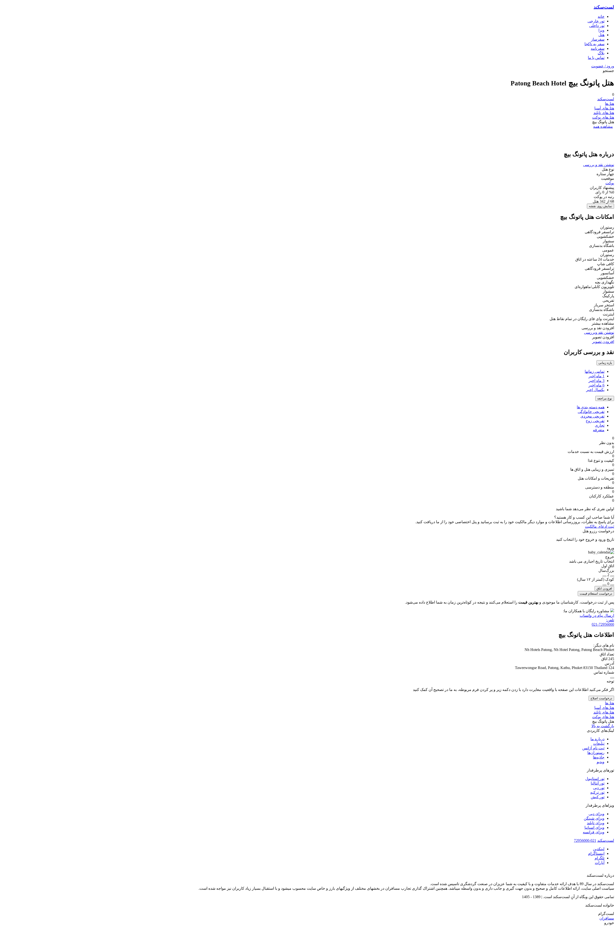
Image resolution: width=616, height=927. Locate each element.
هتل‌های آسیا (604, 108)
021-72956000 (585, 840)
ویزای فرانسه (593, 832)
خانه (601, 16)
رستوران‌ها (595, 753)
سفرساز (597, 39)
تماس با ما (596, 58)
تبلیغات (598, 743)
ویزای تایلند (595, 823)
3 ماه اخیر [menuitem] (596, 381)
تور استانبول (594, 779)
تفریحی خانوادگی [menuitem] (591, 412)
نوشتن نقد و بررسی (598, 165)
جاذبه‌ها (598, 757)
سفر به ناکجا (594, 44)
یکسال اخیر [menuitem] (595, 390)
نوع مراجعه (604, 398)
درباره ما (597, 739)
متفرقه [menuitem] (598, 430)
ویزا (601, 30)
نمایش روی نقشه (600, 206)
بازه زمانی (605, 363)
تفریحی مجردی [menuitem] (592, 416)
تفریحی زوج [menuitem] (595, 421)
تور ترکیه (597, 792)
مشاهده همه (603, 126)
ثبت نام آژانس (593, 748)
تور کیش (597, 797)
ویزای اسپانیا (594, 827)
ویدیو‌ (600, 762)
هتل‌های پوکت (603, 117)
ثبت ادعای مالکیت (599, 526)
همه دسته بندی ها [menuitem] (590, 407)
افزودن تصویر (603, 342)
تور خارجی (596, 21)
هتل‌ (601, 35)
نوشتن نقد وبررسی (599, 332)
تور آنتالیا (597, 783)
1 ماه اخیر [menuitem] (596, 376)
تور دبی (598, 788)
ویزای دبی (596, 814)
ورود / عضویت (602, 66)
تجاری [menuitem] (599, 425)
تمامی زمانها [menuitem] (594, 371)
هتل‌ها (609, 104)
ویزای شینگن (594, 818)
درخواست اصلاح (601, 698)
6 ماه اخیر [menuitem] (596, 385)
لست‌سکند (604, 7)
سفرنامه (597, 48)
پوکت (609, 183)
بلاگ (601, 53)
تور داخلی (596, 26)
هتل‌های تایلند (603, 113)
